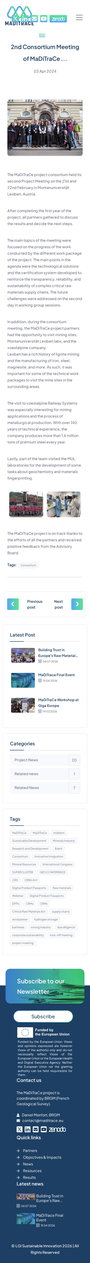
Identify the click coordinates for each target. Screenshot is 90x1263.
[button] (79, 18)
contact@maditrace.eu (42, 1120)
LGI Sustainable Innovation (38, 1245)
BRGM (50, 1098)
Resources (32, 1170)
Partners (30, 1150)
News (28, 1163)
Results (29, 1177)
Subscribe (43, 1016)
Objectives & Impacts (42, 1157)
